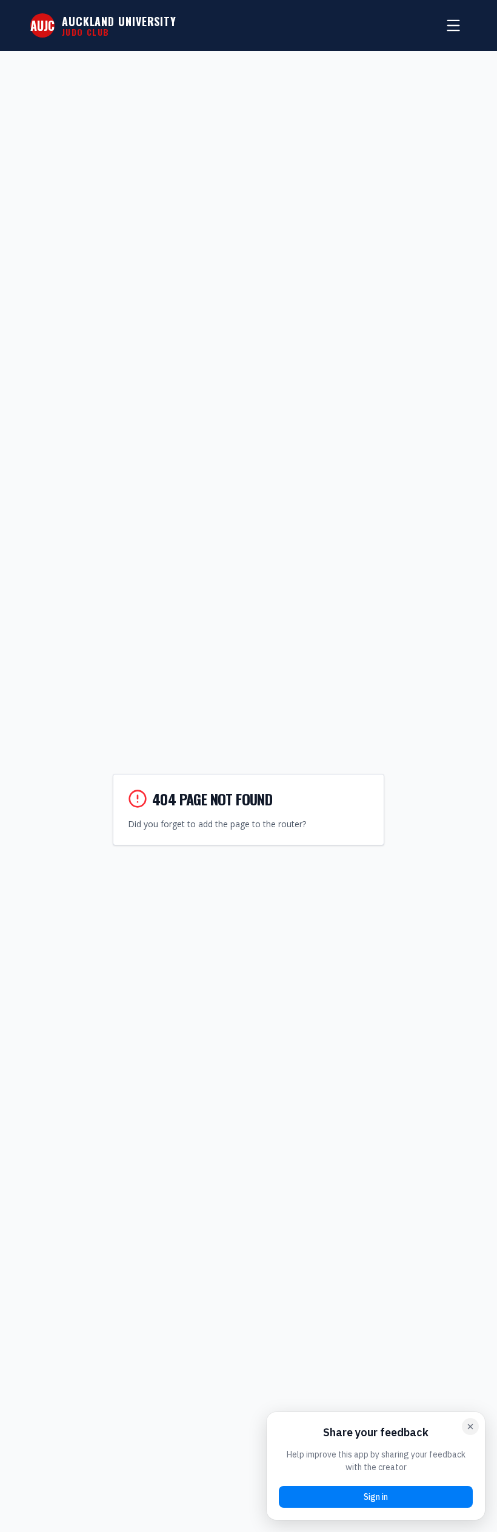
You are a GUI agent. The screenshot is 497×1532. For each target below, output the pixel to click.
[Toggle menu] (453, 25)
